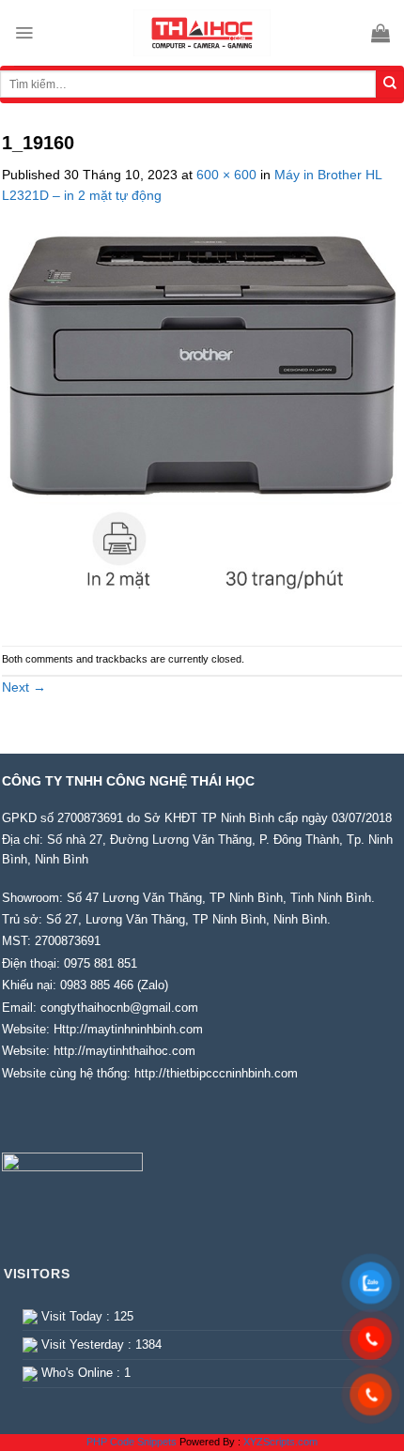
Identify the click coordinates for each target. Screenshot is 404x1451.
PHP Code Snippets (131, 1441)
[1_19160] (202, 424)
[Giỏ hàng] (380, 32)
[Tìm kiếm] (390, 84)
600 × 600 (226, 174)
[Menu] (24, 32)
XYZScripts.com (280, 1441)
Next (24, 687)
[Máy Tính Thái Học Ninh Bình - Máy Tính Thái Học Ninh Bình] (202, 33)
